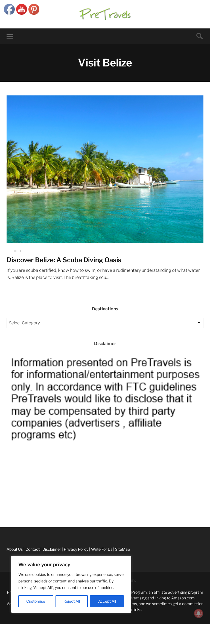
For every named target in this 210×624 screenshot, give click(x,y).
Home (5, 475)
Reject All (71, 601)
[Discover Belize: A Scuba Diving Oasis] (105, 169)
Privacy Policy (12, 524)
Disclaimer (9, 511)
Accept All (107, 601)
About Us (8, 487)
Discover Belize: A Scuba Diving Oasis (64, 260)
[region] (71, 584)
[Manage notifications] (198, 613)
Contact (7, 499)
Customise (35, 601)
